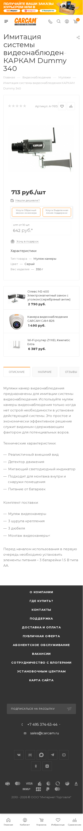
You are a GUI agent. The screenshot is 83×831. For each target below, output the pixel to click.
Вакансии (41, 653)
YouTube (64, 755)
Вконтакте (19, 755)
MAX (41, 755)
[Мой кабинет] (67, 22)
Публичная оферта (41, 636)
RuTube (30, 755)
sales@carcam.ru (44, 733)
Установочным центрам (41, 671)
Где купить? (41, 601)
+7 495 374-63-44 (42, 724)
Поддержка (41, 618)
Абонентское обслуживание (41, 645)
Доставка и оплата (41, 627)
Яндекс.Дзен (47, 766)
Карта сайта (41, 680)
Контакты (41, 609)
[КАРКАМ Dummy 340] (41, 148)
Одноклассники (36, 766)
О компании (41, 592)
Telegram (52, 755)
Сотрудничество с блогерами (41, 662)
